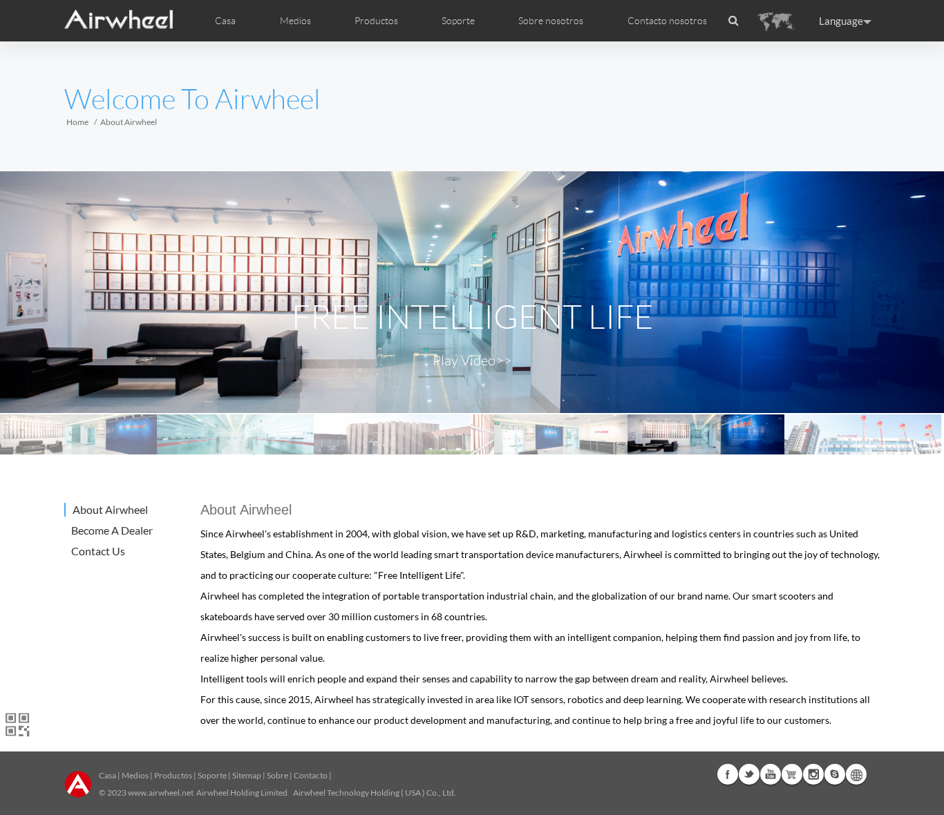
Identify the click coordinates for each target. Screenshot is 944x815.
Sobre (277, 775)
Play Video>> (472, 360)
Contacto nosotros (667, 20)
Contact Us (98, 550)
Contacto (311, 775)
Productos (376, 20)
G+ (792, 774)
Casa (225, 20)
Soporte (458, 20)
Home (77, 122)
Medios (135, 775)
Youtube (770, 774)
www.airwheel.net (160, 792)
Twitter (749, 774)
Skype (834, 774)
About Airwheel (110, 509)
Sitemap (246, 775)
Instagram (813, 774)
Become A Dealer (112, 530)
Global (856, 774)
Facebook (727, 774)
